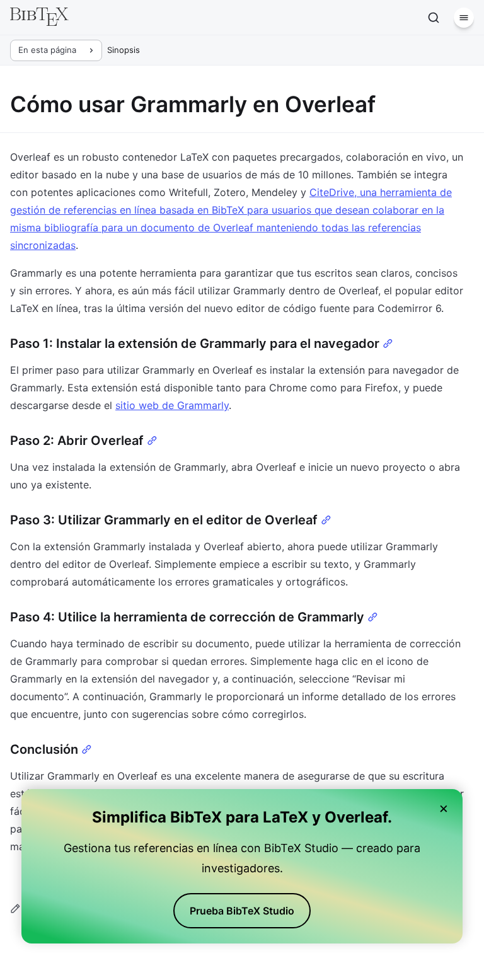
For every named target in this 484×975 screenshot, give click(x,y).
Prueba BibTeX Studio (242, 910)
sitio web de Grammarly (172, 405)
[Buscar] (434, 17)
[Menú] (464, 18)
